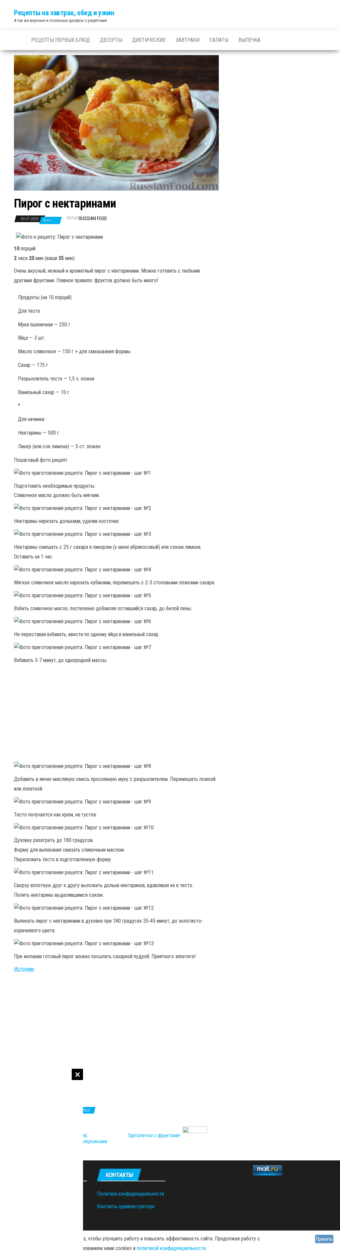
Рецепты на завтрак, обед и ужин (64, 13)
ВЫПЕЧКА (249, 40)
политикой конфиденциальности (171, 1248)
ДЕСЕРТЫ (111, 40)
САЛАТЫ (219, 40)
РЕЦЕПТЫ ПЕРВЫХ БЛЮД (60, 40)
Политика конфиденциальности (130, 1194)
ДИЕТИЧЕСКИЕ (149, 40)
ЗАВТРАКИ (188, 40)
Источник (24, 969)
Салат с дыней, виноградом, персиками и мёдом (80, 1141)
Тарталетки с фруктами (153, 1135)
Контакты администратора (125, 1206)
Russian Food (93, 218)
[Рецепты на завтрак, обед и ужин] (17, 40)
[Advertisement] (41, 1164)
